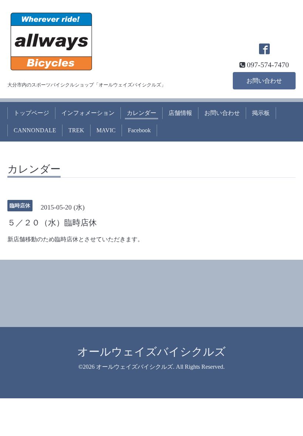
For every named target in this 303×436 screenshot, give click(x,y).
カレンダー (141, 113)
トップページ (31, 113)
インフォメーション (88, 113)
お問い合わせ (264, 81)
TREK (76, 130)
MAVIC (106, 130)
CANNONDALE (35, 130)
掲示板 (261, 113)
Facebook (139, 130)
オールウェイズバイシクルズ (151, 351)
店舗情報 (180, 113)
